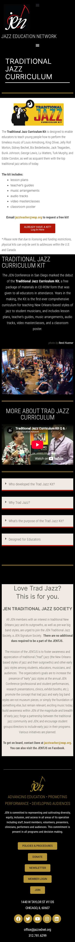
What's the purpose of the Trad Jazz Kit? (36, 521)
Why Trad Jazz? (19, 502)
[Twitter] (28, 918)
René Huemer (66, 343)
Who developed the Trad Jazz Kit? (32, 484)
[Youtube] (37, 918)
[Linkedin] (56, 918)
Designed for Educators (25, 539)
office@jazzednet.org (37, 929)
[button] (37, 5)
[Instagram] (47, 918)
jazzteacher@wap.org (28, 217)
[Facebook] (18, 918)
